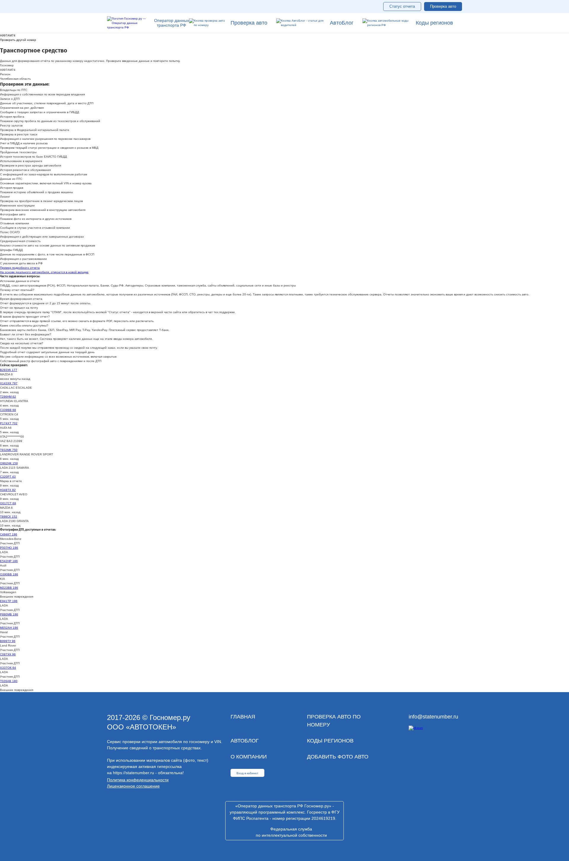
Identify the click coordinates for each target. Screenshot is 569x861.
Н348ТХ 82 (8, 490)
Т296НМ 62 (8, 396)
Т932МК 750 (8, 450)
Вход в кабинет (247, 773)
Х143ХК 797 (8, 383)
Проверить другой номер (18, 39)
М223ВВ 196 (9, 587)
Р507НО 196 (9, 547)
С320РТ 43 (8, 476)
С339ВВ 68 (8, 410)
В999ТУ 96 (7, 641)
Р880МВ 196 (9, 614)
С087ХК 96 (8, 654)
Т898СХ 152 (8, 516)
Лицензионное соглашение (133, 786)
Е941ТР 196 (8, 601)
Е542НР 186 (9, 561)
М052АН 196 (9, 627)
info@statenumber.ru (433, 717)
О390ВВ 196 (9, 574)
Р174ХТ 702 (8, 423)
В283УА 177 (8, 370)
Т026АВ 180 (8, 681)
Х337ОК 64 (8, 667)
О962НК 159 (9, 463)
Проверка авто (443, 6)
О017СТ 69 (8, 503)
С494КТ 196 (8, 534)
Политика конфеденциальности (138, 779)
